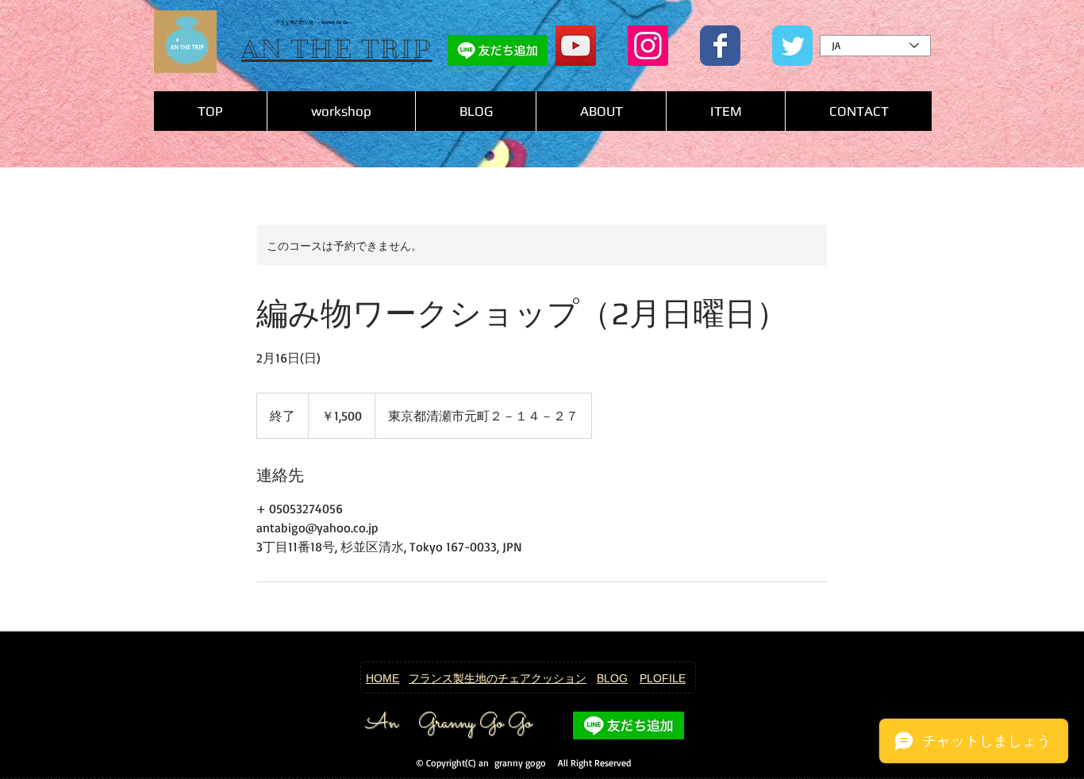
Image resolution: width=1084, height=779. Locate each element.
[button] (725, 111)
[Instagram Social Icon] (648, 45)
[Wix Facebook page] (720, 45)
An (382, 723)
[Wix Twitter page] (792, 45)
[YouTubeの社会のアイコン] (575, 45)
